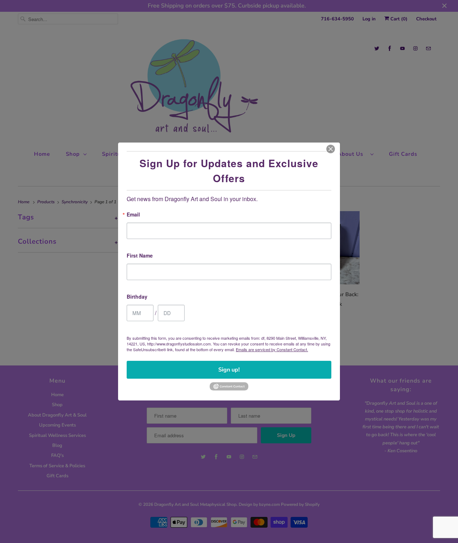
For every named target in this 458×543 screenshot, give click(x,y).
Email (133, 215)
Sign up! (229, 370)
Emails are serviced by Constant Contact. (272, 349)
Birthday (137, 297)
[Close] (330, 149)
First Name (140, 256)
